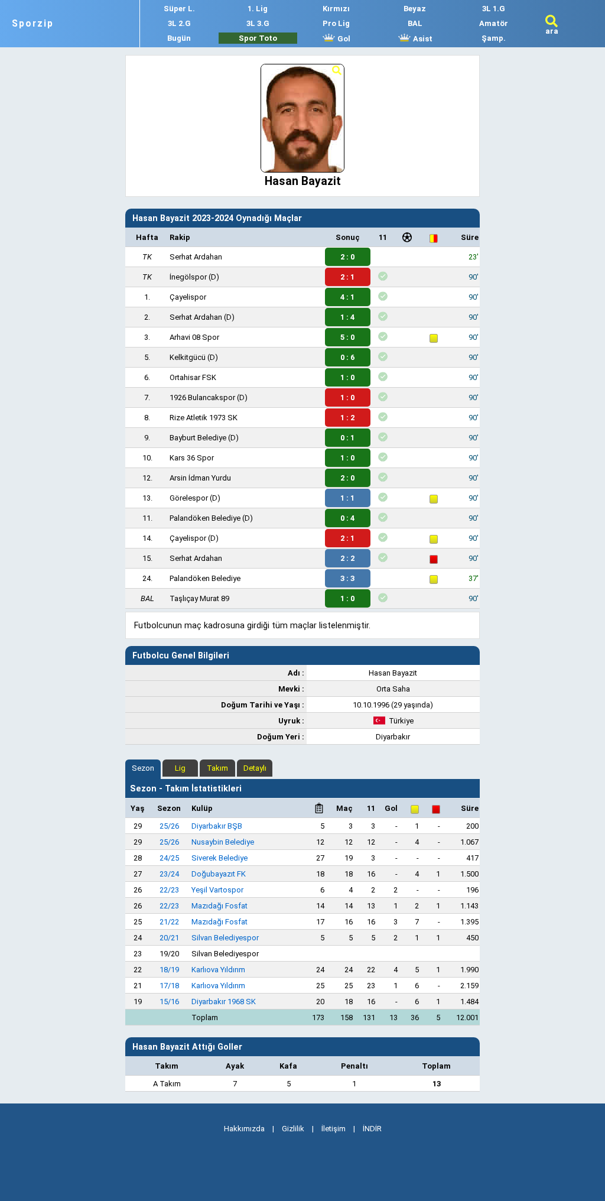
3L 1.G (493, 8)
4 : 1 (347, 297)
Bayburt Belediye (198, 437)
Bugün (179, 38)
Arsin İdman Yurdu (200, 477)
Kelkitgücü (188, 357)
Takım (217, 768)
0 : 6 (347, 357)
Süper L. (179, 8)
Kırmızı (336, 8)
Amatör (493, 23)
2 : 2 (347, 558)
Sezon (143, 768)
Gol (343, 38)
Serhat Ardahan (196, 256)
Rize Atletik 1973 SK (204, 417)
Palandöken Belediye (205, 518)
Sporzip (33, 23)
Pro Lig (336, 23)
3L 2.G (179, 23)
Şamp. (494, 38)
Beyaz (415, 8)
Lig (180, 768)
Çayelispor (188, 297)
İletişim (333, 1128)
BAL (415, 23)
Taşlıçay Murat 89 (199, 598)
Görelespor (189, 498)
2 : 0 (347, 256)
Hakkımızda (244, 1128)
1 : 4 (347, 317)
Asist (421, 38)
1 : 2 (347, 417)
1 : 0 (347, 377)
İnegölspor (188, 276)
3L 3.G (257, 23)
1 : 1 (347, 498)
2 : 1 (347, 276)
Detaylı (254, 768)
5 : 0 (347, 337)
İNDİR (372, 1128)
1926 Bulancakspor (202, 397)
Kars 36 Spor (192, 457)
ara (551, 31)
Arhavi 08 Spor (194, 337)
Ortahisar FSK (193, 377)
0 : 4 (347, 518)
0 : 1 (347, 437)
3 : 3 (347, 578)
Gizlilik (293, 1128)
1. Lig (258, 8)
